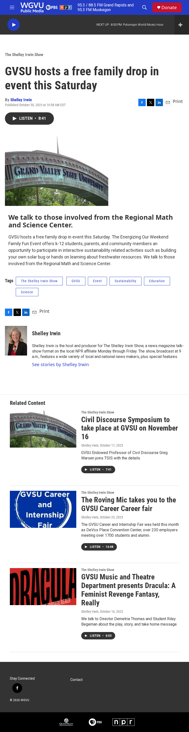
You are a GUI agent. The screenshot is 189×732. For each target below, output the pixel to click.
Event (97, 281)
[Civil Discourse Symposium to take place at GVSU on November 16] (43, 429)
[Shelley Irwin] (16, 341)
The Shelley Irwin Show (24, 54)
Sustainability (125, 281)
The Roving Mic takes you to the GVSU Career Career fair (128, 504)
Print (178, 101)
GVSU (76, 281)
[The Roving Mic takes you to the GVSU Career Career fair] (43, 509)
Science (27, 292)
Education (157, 281)
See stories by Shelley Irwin (60, 364)
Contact (76, 680)
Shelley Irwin (21, 99)
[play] (13, 25)
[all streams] (181, 25)
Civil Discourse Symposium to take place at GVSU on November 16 (129, 428)
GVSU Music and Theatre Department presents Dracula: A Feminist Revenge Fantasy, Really (128, 590)
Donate (169, 7)
